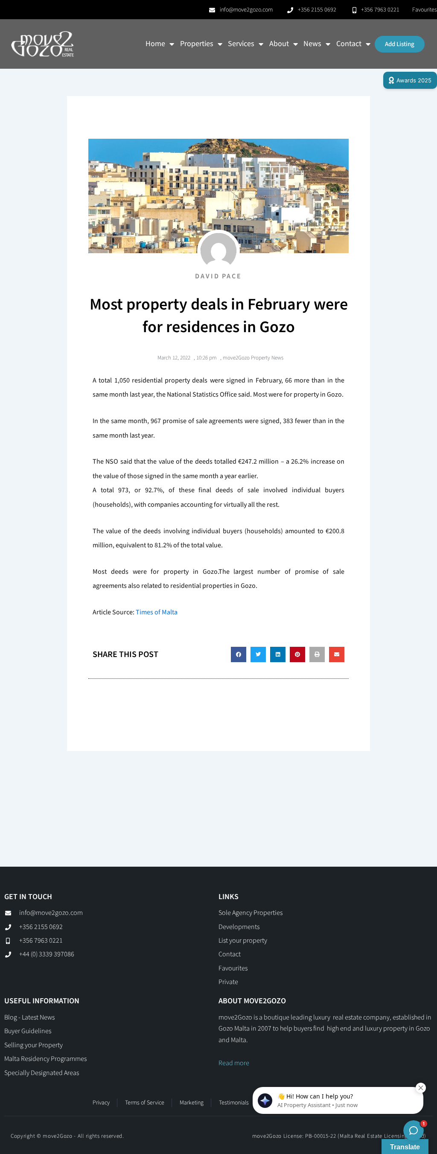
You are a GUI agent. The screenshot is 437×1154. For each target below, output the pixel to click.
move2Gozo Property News (253, 358)
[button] (238, 654)
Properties (196, 44)
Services (241, 44)
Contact (348, 44)
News (312, 44)
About (279, 44)
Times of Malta (157, 612)
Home (155, 44)
